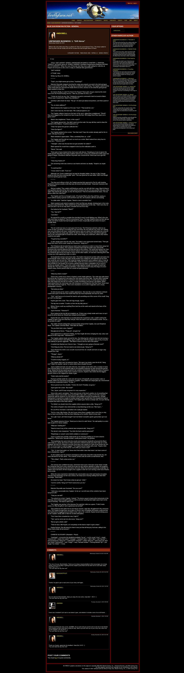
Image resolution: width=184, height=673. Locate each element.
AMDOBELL (61, 33)
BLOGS (106, 20)
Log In (135, 3)
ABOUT (136, 20)
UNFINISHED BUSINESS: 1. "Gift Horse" (123, 78)
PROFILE (79, 20)
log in (56, 658)
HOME (73, 20)
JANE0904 (59, 603)
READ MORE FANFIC (133, 133)
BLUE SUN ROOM (88, 20)
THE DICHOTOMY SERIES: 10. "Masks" (123, 94)
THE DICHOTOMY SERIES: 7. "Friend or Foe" (125, 122)
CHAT (125, 20)
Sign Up (130, 3)
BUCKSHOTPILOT (62, 573)
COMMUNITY (98, 20)
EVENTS (120, 20)
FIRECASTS (113, 20)
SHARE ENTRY (116, 30)
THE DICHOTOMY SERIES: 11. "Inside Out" (124, 86)
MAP (130, 20)
